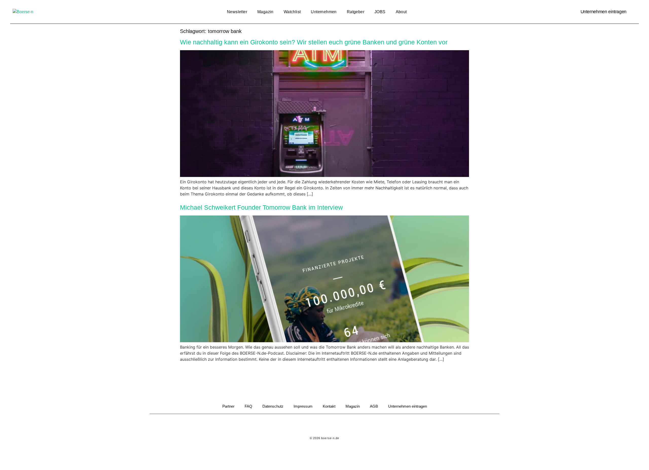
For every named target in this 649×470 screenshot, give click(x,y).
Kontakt (329, 406)
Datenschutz (272, 406)
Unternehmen (323, 12)
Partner (228, 406)
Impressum (303, 406)
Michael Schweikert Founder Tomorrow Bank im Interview (261, 207)
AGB (374, 406)
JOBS (380, 12)
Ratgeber (355, 12)
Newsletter (237, 12)
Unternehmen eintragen (603, 11)
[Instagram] (331, 425)
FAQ (248, 406)
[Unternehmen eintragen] (632, 12)
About (401, 12)
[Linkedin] (317, 425)
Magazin (265, 12)
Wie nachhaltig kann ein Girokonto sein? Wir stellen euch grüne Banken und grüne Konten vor (313, 42)
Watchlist (292, 12)
